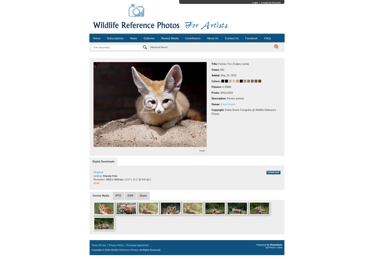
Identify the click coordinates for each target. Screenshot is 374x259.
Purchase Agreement (137, 245)
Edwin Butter (228, 104)
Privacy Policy (116, 245)
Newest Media (170, 38)
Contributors (192, 38)
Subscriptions (115, 38)
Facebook (251, 38)
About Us (212, 38)
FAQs (267, 38)
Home (96, 38)
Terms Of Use (99, 245)
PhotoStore (276, 245)
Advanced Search (159, 47)
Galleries (149, 38)
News (133, 38)
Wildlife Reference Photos (124, 250)
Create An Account (270, 2)
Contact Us (232, 38)
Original (98, 172)
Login (255, 2)
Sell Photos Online (273, 247)
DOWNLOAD (273, 172)
